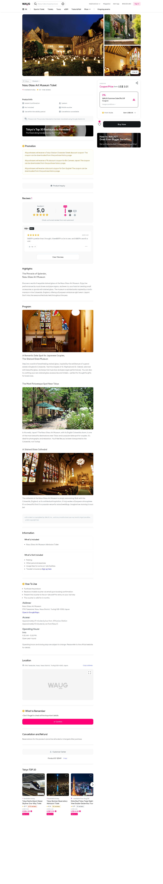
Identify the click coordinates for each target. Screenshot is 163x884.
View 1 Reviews (57, 257)
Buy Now (122, 124)
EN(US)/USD (126, 4)
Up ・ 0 (33, 246)
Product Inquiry (59, 186)
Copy (65, 758)
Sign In (137, 4)
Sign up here (46, 569)
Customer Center (59, 752)
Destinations (93, 4)
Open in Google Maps (30, 612)
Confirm (59, 722)
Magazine (106, 4)
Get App (116, 4)
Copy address (88, 665)
